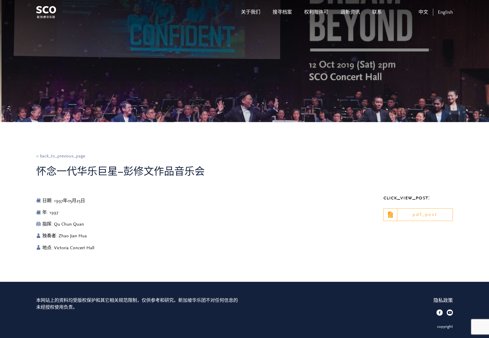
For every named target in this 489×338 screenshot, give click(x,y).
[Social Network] (440, 313)
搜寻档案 (282, 12)
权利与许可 (316, 12)
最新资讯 (350, 12)
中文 (423, 12)
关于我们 (250, 12)
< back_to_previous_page (60, 156)
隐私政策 (443, 300)
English (445, 12)
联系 (377, 12)
